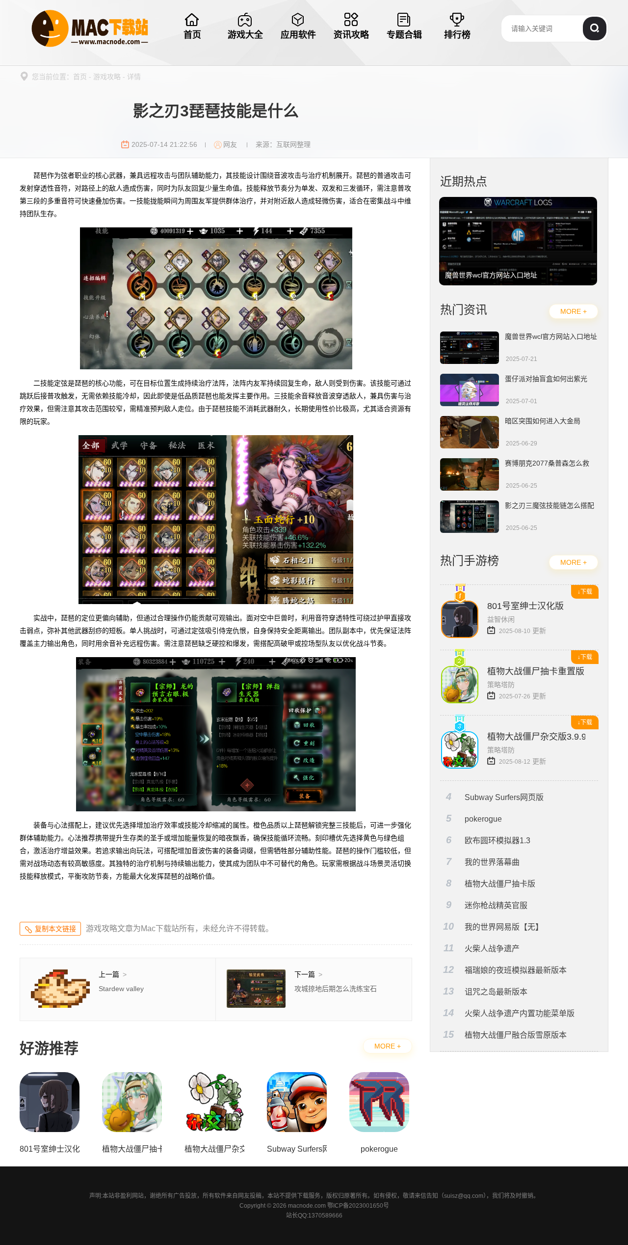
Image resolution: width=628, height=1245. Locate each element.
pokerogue (474, 818)
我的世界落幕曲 (483, 862)
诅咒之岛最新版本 (485, 991)
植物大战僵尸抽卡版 (491, 883)
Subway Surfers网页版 (495, 797)
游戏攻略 (107, 77)
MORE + (387, 1046)
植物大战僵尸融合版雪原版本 (505, 1034)
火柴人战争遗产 (482, 948)
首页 (80, 77)
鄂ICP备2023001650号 (358, 1205)
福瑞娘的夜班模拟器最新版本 (505, 970)
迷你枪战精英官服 (487, 905)
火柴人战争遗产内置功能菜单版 (509, 1013)
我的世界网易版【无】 (493, 926)
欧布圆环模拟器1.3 (488, 840)
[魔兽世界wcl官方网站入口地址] (518, 202)
